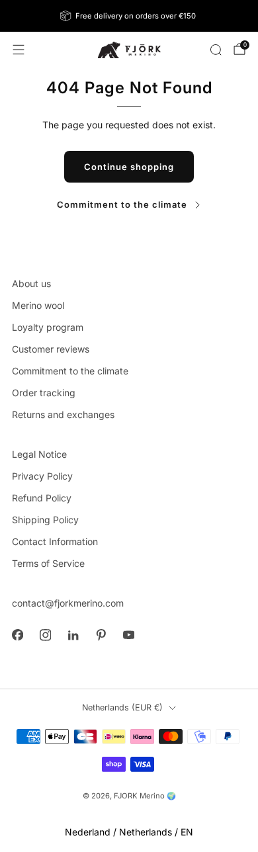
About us (31, 283)
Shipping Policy (45, 519)
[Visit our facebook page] (17, 635)
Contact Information (55, 541)
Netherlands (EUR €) (122, 707)
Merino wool (38, 305)
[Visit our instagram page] (45, 635)
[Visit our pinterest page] (100, 635)
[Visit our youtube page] (128, 635)
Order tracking (43, 392)
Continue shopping (129, 166)
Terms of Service (48, 563)
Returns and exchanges (63, 414)
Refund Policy (41, 497)
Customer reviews (50, 349)
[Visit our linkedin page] (73, 635)
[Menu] (18, 49)
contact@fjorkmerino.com (68, 603)
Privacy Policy (42, 476)
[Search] (215, 49)
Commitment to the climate (122, 204)
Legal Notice (39, 454)
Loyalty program (47, 327)
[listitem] (129, 16)
